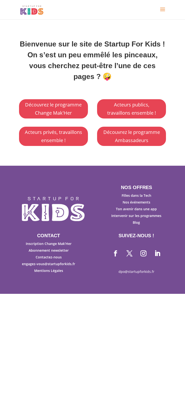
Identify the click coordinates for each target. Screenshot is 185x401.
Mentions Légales (48, 270)
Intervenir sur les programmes (136, 215)
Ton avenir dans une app (136, 209)
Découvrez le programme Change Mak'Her (53, 108)
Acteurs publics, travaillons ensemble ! (131, 108)
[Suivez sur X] (129, 254)
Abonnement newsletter (49, 250)
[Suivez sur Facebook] (115, 254)
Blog (136, 222)
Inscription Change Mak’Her (49, 243)
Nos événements (136, 202)
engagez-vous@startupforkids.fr (48, 264)
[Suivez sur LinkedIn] (157, 254)
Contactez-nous (49, 257)
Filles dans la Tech (136, 195)
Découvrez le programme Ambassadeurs (131, 136)
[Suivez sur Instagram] (143, 254)
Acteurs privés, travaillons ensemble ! (53, 136)
